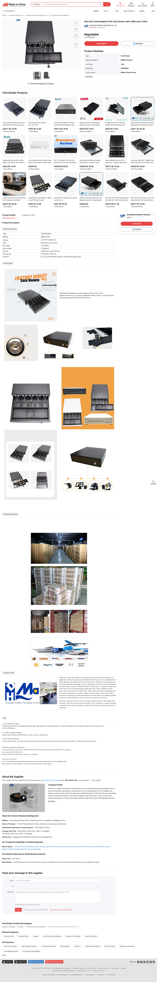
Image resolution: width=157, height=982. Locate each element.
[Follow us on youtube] (147, 962)
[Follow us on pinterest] (151, 962)
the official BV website (51, 780)
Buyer (106, 11)
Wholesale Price (91, 968)
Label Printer (50, 846)
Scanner (35, 936)
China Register (65, 946)
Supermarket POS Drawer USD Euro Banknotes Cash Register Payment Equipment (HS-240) (142, 124)
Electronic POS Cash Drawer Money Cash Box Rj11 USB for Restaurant (117, 199)
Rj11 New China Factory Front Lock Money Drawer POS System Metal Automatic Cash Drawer (142, 199)
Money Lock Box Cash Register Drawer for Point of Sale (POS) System (90, 124)
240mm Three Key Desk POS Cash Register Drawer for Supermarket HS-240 (91, 199)
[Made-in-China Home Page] (13, 4)
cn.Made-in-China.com (98, 970)
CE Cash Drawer (109, 946)
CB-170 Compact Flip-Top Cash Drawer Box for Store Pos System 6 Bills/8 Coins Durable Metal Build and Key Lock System (65, 161)
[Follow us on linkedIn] (154, 962)
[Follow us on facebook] (138, 962)
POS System (40, 846)
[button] (100, 4)
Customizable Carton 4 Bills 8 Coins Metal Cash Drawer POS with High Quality (40, 161)
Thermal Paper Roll (20, 849)
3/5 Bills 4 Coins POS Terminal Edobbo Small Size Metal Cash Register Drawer (115, 124)
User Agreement (90, 975)
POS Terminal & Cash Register (59, 15)
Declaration (101, 975)
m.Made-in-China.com (83, 970)
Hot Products (35, 968)
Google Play (20, 962)
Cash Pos (77, 946)
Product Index (115, 968)
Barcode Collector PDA (76, 846)
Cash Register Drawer (11, 951)
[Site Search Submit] (107, 4)
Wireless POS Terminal (73, 936)
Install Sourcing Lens (55, 962)
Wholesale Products (78, 968)
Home (4, 15)
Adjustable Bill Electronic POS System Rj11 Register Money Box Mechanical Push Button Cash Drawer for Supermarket (116, 161)
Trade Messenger (36, 962)
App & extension (128, 11)
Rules (153, 11)
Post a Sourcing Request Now (61, 910)
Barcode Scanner (61, 846)
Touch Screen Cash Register (52, 936)
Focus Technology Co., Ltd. (63, 975)
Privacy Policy (111, 975)
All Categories (9, 11)
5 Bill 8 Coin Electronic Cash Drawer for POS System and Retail (14, 199)
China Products (45, 968)
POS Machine (30, 846)
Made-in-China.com (69, 970)
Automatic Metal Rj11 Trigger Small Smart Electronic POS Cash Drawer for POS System (142, 161)
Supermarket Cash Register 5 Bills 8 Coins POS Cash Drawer (40, 199)
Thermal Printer (19, 846)
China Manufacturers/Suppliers (61, 968)
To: (13, 886)
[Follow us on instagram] (144, 962)
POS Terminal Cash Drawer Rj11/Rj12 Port (37, 124)
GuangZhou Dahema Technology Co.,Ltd (103, 25)
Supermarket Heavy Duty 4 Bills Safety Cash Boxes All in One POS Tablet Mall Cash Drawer (14, 161)
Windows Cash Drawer (127, 946)
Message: (11, 892)
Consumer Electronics (15, 15)
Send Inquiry (101, 43)
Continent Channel (103, 968)
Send (18, 910)
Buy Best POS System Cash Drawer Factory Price (65, 199)
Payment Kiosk (9, 936)
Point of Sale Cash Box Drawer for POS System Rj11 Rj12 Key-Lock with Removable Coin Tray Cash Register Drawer (14, 124)
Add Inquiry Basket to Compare (42, 83)
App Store (7, 962)
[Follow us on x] (141, 962)
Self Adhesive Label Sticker (94, 846)
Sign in (152, 6)
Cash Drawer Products (92, 946)
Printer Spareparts (34, 849)
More (4, 955)
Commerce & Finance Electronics (36, 15)
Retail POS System (91, 936)
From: (12, 881)
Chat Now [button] (139, 44)
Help (116, 11)
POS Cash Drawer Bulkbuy (31, 951)
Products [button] (36, 4)
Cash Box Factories (10, 946)
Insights (123, 968)
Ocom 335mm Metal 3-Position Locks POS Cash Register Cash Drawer (64, 124)
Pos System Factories (48, 946)
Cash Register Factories (29, 946)
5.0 (130, 217)
